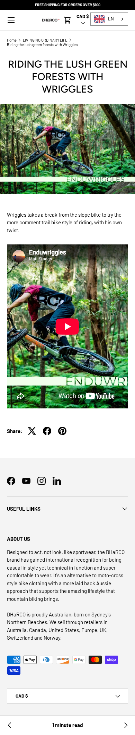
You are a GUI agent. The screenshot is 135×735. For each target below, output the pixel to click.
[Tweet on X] (31, 431)
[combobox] (109, 19)
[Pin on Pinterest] (62, 431)
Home (12, 40)
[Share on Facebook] (47, 431)
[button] (67, 20)
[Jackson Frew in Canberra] (125, 725)
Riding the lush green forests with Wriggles (42, 44)
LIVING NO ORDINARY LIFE (45, 40)
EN (111, 18)
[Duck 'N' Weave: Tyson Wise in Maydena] (10, 725)
